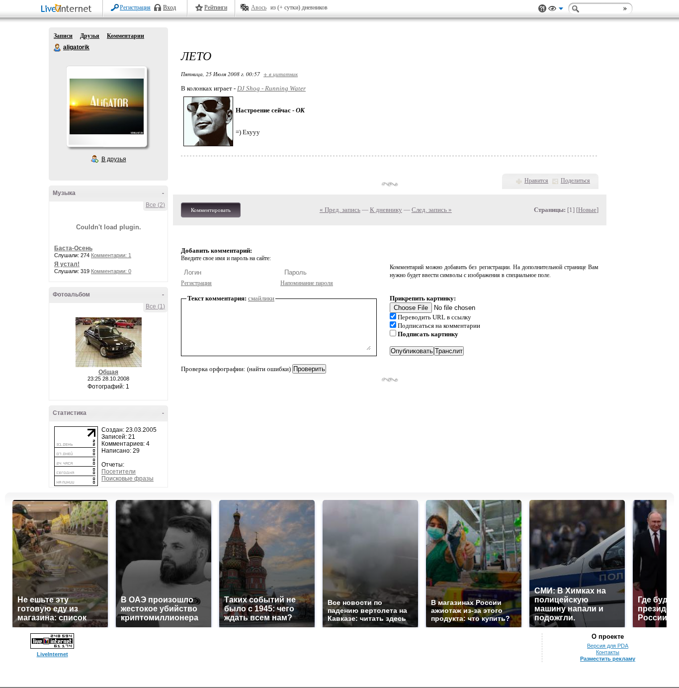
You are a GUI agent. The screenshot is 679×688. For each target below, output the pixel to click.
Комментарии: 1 (111, 255)
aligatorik (58, 48)
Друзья (89, 35)
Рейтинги (215, 7)
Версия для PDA (607, 646)
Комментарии (125, 35)
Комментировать (211, 210)
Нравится (536, 180)
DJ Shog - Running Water (271, 88)
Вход (169, 7)
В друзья (113, 159)
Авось (258, 7)
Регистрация (135, 7)
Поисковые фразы (127, 478)
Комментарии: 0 (111, 271)
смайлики (261, 298)
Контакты (607, 652)
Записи (63, 35)
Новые (587, 209)
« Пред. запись (340, 209)
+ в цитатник (280, 74)
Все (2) (155, 204)
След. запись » (432, 209)
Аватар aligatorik (106, 106)
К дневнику (386, 209)
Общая (108, 372)
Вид (555, 10)
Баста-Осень (73, 248)
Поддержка (542, 8)
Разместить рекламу (607, 659)
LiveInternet (68, 9)
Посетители (118, 471)
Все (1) (155, 306)
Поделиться (575, 180)
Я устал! (67, 264)
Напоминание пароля (306, 283)
